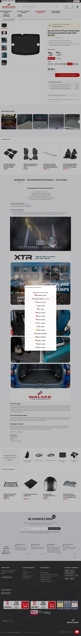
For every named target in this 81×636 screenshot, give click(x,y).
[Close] (55, 287)
